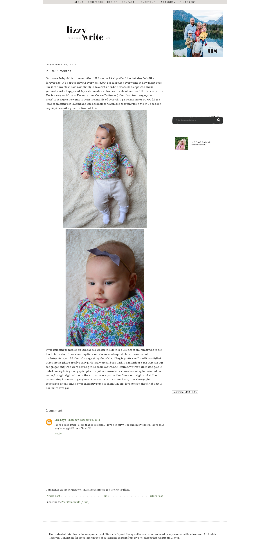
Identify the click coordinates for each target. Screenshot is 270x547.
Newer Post (53, 496)
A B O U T (79, 2)
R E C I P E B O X (95, 2)
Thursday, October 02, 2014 (83, 420)
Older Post (156, 496)
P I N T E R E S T (187, 2)
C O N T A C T (128, 2)
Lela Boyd (60, 420)
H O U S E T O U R (147, 2)
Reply (58, 434)
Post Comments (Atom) (75, 502)
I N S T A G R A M (167, 2)
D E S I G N (112, 2)
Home (105, 496)
